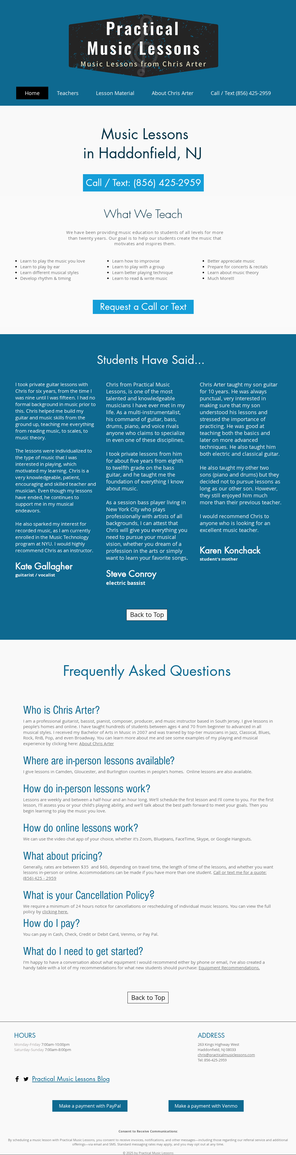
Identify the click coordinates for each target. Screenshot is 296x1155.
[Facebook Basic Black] (17, 1079)
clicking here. (55, 911)
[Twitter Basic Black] (26, 1079)
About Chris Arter (96, 743)
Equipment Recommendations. (229, 967)
